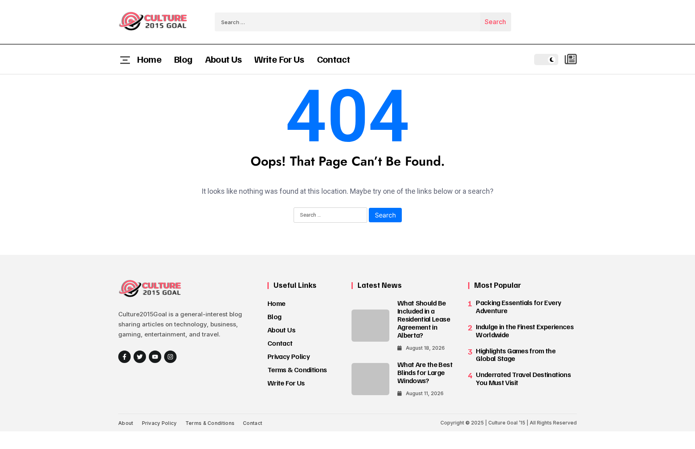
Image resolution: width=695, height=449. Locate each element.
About (126, 423)
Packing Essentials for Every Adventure (518, 306)
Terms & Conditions (297, 369)
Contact (333, 59)
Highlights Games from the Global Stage (515, 354)
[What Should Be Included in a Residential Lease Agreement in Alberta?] (370, 326)
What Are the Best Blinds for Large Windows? (424, 372)
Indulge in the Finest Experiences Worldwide (525, 330)
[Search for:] (347, 21)
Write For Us (279, 59)
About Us (223, 59)
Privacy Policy (288, 356)
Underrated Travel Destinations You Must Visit (523, 378)
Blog (183, 59)
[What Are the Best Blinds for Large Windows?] (370, 379)
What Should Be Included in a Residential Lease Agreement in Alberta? (423, 318)
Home (149, 59)
